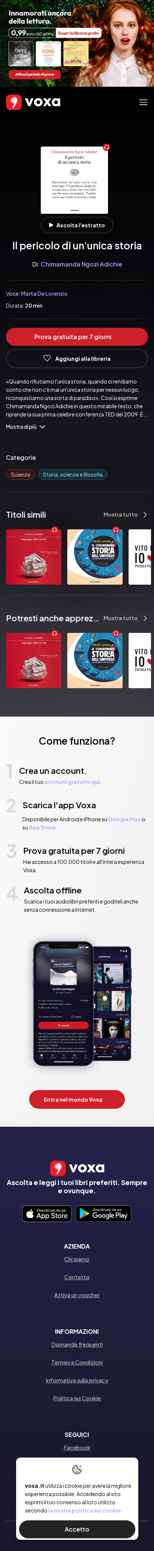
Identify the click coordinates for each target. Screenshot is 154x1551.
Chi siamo (76, 1258)
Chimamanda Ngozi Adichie (81, 264)
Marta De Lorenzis (44, 293)
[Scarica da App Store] (47, 1214)
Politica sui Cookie (77, 1397)
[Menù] (143, 102)
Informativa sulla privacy (77, 1380)
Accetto (77, 1529)
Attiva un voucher (77, 1294)
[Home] (22, 102)
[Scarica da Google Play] (103, 1214)
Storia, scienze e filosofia (73, 474)
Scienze (20, 474)
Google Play (124, 819)
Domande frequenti (77, 1344)
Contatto (77, 1276)
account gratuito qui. (73, 781)
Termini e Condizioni (77, 1362)
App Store (42, 827)
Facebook (77, 1447)
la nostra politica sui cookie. (85, 1510)
